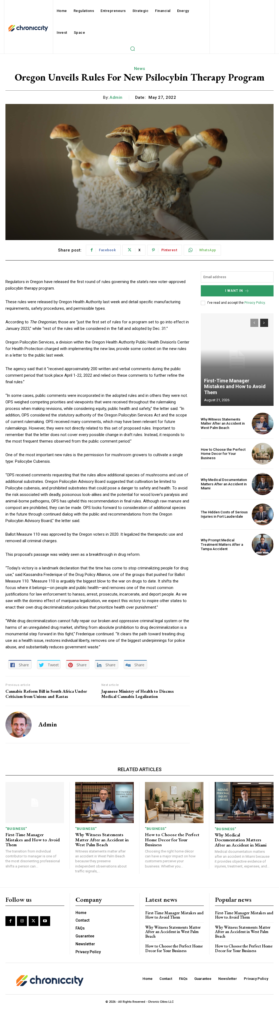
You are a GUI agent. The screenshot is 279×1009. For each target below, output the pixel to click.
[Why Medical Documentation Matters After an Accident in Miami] (263, 484)
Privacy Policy (254, 303)
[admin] (18, 724)
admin (116, 97)
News (139, 68)
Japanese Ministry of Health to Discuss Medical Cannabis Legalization (137, 694)
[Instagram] (22, 921)
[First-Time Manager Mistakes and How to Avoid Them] (237, 359)
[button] (132, 48)
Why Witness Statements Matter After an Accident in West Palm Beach (223, 423)
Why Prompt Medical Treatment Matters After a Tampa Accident (222, 544)
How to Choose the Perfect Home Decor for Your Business (223, 453)
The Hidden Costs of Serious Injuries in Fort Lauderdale (224, 514)
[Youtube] (45, 921)
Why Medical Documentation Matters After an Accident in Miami (224, 484)
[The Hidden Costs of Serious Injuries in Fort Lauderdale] (263, 514)
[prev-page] (254, 323)
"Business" (16, 828)
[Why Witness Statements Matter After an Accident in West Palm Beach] (263, 423)
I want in (234, 291)
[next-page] (264, 323)
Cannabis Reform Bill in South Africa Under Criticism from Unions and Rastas (46, 694)
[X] (33, 921)
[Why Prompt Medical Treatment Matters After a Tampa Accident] (263, 545)
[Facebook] (10, 921)
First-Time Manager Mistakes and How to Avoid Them (235, 386)
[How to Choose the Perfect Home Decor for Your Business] (263, 454)
